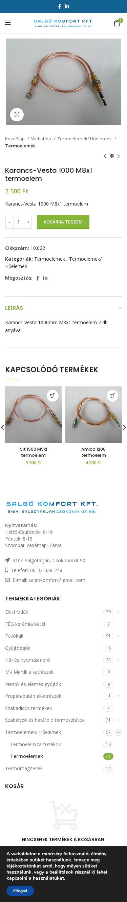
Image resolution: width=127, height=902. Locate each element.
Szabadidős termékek (28, 708)
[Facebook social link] (59, 6)
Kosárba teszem (63, 222)
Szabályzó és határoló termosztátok (45, 720)
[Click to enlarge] (17, 114)
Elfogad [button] (20, 891)
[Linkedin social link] (67, 6)
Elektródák (16, 612)
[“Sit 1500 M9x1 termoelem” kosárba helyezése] (53, 396)
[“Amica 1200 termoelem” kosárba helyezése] (113, 396)
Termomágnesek (24, 768)
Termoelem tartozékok (35, 744)
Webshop (41, 139)
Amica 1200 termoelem (93, 452)
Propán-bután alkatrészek (33, 696)
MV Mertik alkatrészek (29, 672)
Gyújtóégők (17, 648)
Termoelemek (20, 146)
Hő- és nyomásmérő (27, 660)
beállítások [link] (61, 872)
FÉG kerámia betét (25, 624)
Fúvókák (14, 636)
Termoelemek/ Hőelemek (85, 139)
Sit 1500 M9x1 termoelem (33, 452)
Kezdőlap (15, 139)
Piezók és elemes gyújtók (33, 684)
